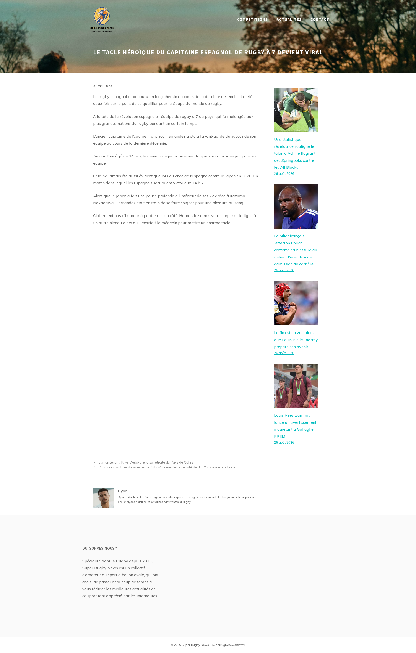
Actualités (289, 19)
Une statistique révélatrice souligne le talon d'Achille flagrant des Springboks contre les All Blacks (294, 153)
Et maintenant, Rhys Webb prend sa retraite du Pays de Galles (145, 462)
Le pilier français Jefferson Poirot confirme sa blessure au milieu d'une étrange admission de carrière (295, 249)
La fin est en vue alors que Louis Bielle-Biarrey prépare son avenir (296, 339)
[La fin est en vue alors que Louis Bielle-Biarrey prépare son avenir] (296, 321)
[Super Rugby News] (101, 19)
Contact (319, 19)
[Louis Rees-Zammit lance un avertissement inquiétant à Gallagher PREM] (296, 404)
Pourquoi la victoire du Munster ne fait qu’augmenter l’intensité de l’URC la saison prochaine (167, 467)
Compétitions (252, 19)
